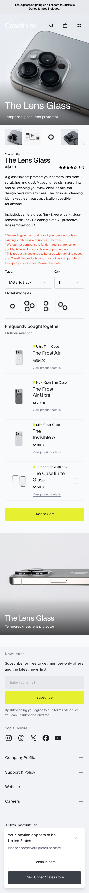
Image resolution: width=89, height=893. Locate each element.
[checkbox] (44, 357)
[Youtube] (58, 738)
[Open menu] (79, 26)
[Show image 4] (69, 137)
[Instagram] (8, 738)
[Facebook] (45, 738)
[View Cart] (65, 26)
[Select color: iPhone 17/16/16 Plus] (46, 306)
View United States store (44, 877)
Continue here (45, 862)
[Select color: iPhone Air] (12, 306)
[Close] (75, 836)
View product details (47, 367)
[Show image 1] (13, 137)
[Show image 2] (32, 137)
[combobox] (28, 283)
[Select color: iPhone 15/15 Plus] (62, 306)
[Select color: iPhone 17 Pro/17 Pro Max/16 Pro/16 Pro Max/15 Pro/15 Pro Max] (29, 306)
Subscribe (44, 697)
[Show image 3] (51, 137)
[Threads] (21, 738)
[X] (33, 738)
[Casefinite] (20, 25)
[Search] (51, 26)
